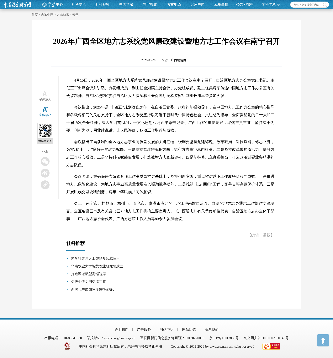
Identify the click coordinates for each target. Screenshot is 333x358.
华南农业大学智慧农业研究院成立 (97, 266)
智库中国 (197, 4)
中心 (59, 4)
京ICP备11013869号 (224, 338)
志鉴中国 (47, 14)
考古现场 (174, 4)
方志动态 (63, 14)
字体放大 (45, 99)
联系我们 (212, 329)
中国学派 (126, 4)
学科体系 (269, 4)
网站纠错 (189, 329)
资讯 (75, 14)
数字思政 (150, 4)
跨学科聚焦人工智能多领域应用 (95, 258)
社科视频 (102, 4)
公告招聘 (244, 4)
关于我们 (121, 329)
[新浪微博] (45, 173)
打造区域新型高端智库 (88, 274)
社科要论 (79, 4)
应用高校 (221, 4)
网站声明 (166, 329)
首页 (35, 14)
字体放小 (45, 115)
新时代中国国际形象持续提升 (93, 289)
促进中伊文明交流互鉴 (88, 282)
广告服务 (144, 329)
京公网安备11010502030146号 (266, 338)
